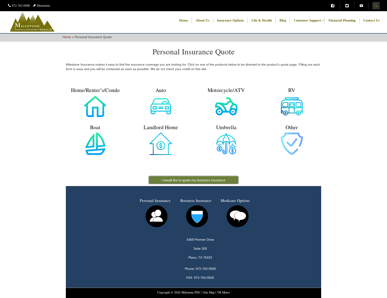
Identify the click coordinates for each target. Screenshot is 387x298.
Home (66, 37)
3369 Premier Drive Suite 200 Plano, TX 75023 (200, 248)
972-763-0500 (21, 5)
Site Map (209, 292)
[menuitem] (332, 5)
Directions (43, 5)
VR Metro (223, 292)
